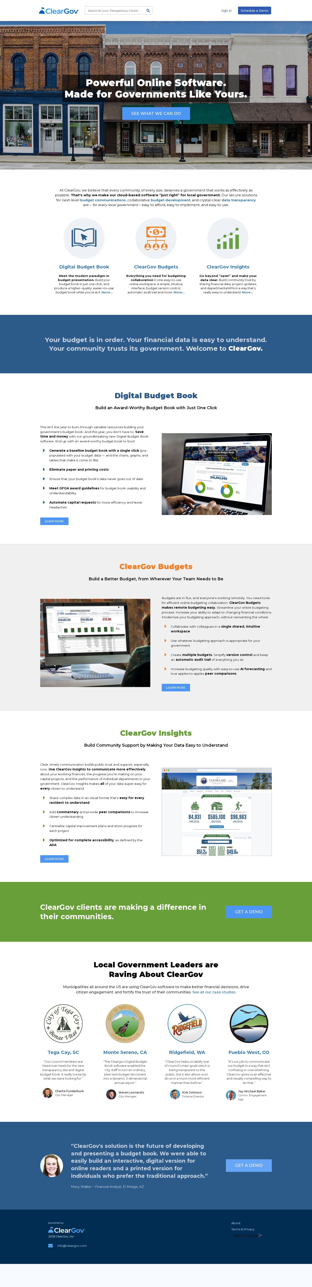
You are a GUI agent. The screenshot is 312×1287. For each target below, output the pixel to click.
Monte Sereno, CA (125, 1052)
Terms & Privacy (242, 1229)
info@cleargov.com (72, 1245)
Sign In (226, 10)
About (236, 1223)
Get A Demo (249, 911)
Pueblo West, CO (248, 1052)
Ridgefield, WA (187, 1052)
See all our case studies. (214, 992)
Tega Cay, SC (63, 1052)
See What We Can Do (156, 113)
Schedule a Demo (254, 10)
